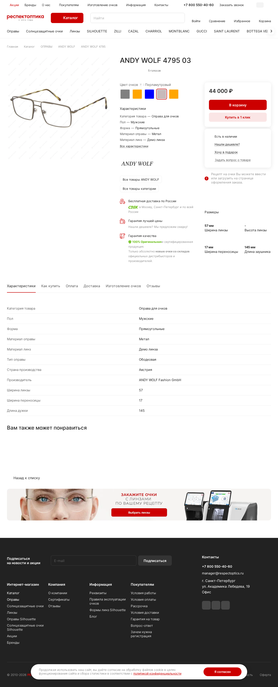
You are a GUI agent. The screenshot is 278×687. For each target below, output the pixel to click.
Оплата (72, 286)
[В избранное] (248, 69)
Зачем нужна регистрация (141, 634)
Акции (12, 636)
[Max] (225, 605)
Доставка (92, 286)
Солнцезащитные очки (25, 606)
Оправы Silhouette (21, 619)
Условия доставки (145, 612)
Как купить (50, 286)
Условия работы (143, 593)
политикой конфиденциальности (157, 673)
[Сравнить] (257, 69)
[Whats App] (216, 605)
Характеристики (21, 286)
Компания (56, 584)
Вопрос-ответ (142, 626)
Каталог (13, 593)
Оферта (265, 675)
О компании (57, 593)
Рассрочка (139, 606)
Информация (100, 584)
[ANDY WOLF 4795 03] (59, 108)
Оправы (13, 599)
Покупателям (142, 584)
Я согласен (222, 672)
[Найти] (179, 18)
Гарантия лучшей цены (145, 221)
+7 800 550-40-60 (199, 5)
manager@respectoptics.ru (223, 573)
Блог (93, 616)
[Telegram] (206, 605)
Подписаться (155, 561)
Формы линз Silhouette (107, 610)
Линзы (12, 612)
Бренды (13, 642)
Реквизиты (97, 593)
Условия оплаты (143, 599)
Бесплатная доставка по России (152, 201)
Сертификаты (59, 599)
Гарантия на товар (145, 619)
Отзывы (153, 286)
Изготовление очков (123, 286)
